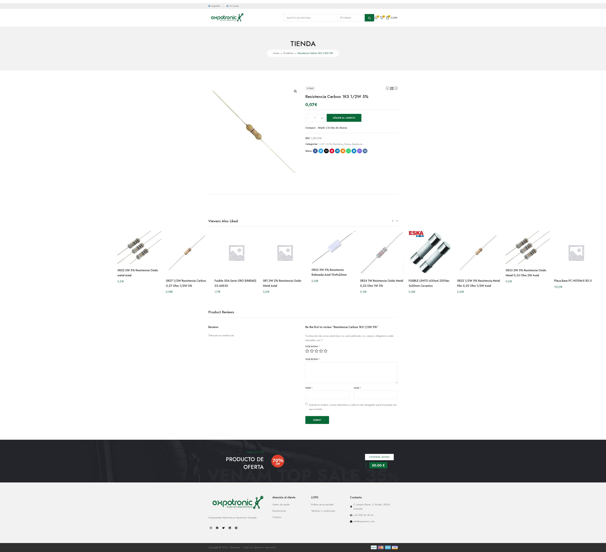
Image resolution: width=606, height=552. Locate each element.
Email (357, 388)
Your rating (312, 346)
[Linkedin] (229, 527)
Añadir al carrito (344, 117)
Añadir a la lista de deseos (332, 127)
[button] (295, 91)
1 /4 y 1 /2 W (324, 144)
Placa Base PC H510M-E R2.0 (567, 281)
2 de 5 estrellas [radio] (312, 351)
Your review (312, 359)
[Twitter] (223, 527)
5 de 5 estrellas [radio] (325, 351)
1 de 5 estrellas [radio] (307, 351)
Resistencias (357, 144)
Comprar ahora (379, 457)
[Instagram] (210, 527)
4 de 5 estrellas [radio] (321, 351)
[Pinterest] (236, 527)
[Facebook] (217, 527)
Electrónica (338, 144)
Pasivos (347, 144)
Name (308, 388)
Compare (310, 127)
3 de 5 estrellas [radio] (316, 351)
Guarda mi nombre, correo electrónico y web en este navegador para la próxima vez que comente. (353, 407)
